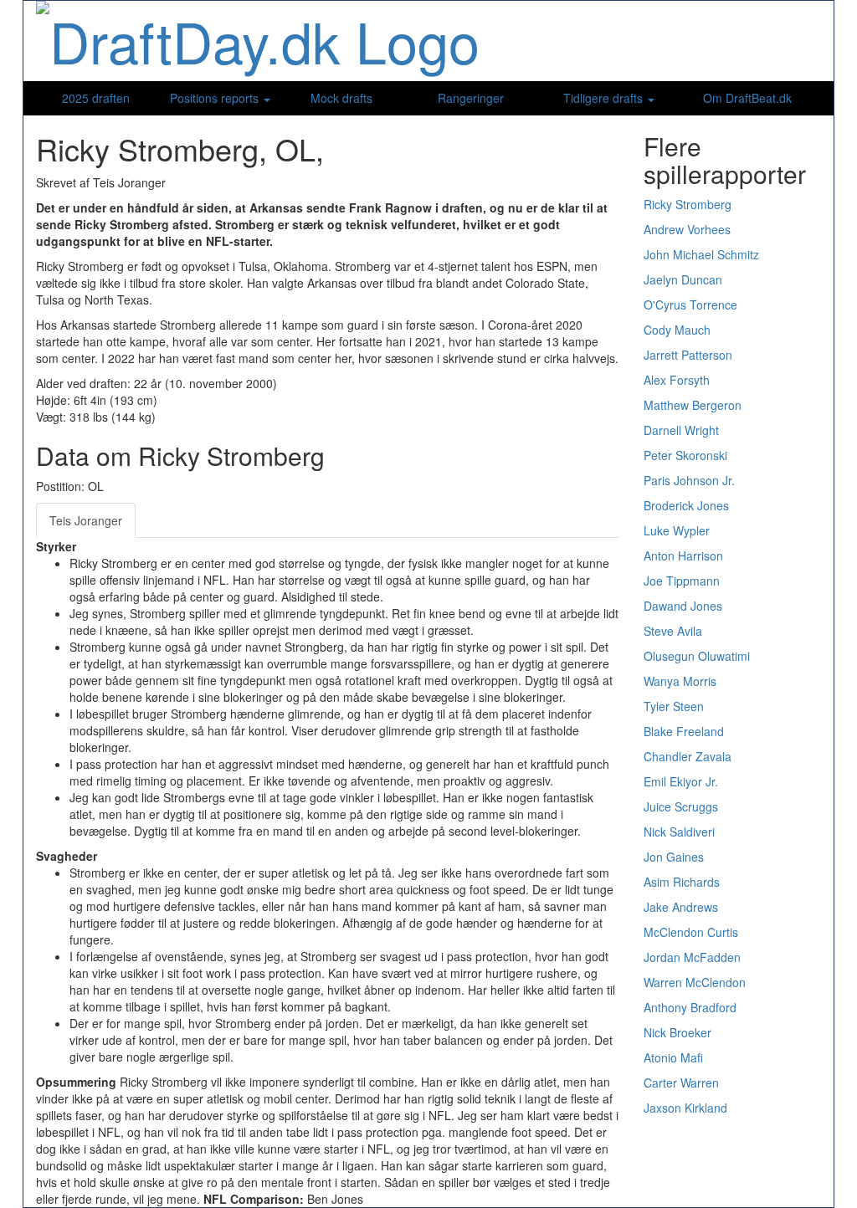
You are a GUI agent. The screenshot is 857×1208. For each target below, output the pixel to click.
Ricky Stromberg (687, 204)
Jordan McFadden (692, 957)
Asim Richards (682, 881)
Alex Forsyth (677, 379)
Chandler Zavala (687, 756)
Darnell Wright (681, 430)
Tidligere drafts (604, 98)
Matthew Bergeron (693, 405)
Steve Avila (673, 630)
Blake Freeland (684, 731)
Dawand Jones (683, 605)
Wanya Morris (680, 681)
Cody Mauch (677, 329)
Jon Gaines (674, 856)
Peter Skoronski (685, 455)
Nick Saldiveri (679, 831)
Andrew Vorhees (687, 229)
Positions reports (216, 98)
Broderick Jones (686, 505)
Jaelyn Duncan (683, 279)
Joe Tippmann (682, 580)
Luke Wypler (677, 530)
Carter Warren (681, 1082)
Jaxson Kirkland (685, 1107)
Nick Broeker (677, 1032)
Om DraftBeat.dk (747, 98)
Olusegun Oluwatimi (697, 656)
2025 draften (96, 98)
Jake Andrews (681, 906)
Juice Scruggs (681, 806)
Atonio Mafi (673, 1057)
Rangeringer (471, 98)
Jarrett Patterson (688, 354)
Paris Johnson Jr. (689, 480)
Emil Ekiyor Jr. (681, 781)
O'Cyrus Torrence (690, 304)
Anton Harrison (683, 555)
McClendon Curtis (691, 932)
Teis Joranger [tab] (85, 520)
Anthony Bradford (690, 1007)
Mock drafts (341, 98)
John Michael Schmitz (701, 254)
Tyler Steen (674, 706)
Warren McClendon (695, 982)
